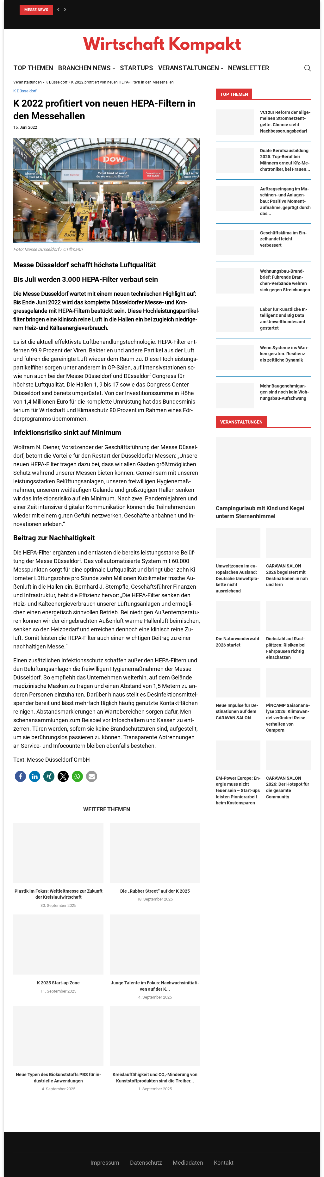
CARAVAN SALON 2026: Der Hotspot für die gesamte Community (287, 787)
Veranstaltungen (27, 82)
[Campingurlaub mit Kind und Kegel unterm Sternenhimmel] (263, 468)
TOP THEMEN (33, 68)
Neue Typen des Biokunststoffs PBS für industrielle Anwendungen (58, 1077)
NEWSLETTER (248, 68)
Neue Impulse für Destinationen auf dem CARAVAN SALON (237, 711)
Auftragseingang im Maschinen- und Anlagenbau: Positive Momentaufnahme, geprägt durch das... (285, 201)
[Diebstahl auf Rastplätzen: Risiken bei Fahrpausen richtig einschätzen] (288, 616)
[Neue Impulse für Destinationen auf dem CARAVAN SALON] (238, 682)
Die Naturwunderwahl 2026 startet (237, 641)
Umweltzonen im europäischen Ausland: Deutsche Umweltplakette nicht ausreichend (91, 10)
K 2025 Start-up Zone (58, 982)
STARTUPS (136, 68)
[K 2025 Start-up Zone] (58, 944)
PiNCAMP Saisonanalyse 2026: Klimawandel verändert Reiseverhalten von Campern (288, 718)
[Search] (307, 68)
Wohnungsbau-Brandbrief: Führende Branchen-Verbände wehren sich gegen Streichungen (285, 280)
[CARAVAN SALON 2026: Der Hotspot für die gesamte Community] (288, 755)
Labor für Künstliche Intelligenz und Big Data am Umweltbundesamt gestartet (283, 319)
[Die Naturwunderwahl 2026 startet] (238, 616)
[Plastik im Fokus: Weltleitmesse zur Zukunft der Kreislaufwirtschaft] (58, 853)
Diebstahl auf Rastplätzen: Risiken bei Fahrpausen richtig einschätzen (286, 648)
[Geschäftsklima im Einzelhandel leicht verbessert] (235, 242)
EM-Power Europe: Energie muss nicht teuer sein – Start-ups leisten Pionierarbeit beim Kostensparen (238, 790)
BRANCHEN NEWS (84, 68)
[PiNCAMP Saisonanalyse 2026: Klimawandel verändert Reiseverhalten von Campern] (288, 682)
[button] (58, 10)
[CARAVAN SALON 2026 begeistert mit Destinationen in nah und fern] (288, 543)
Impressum (104, 1162)
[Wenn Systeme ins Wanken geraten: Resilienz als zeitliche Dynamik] (235, 357)
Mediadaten (188, 1162)
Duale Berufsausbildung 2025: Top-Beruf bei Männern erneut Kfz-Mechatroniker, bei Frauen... (285, 160)
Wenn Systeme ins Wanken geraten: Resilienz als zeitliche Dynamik (284, 353)
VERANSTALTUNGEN (188, 68)
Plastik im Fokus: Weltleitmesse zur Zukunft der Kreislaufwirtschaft (59, 894)
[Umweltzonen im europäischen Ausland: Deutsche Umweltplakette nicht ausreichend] (238, 543)
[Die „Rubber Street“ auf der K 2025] (155, 853)
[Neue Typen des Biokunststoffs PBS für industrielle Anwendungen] (58, 1036)
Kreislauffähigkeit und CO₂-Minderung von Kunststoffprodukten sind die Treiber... (155, 1077)
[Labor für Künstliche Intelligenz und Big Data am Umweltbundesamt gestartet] (235, 319)
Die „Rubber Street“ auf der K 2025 (155, 891)
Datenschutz (146, 1162)
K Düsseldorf (56, 82)
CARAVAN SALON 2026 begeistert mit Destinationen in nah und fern (287, 575)
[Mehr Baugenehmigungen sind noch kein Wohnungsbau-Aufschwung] (235, 395)
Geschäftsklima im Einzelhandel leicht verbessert (283, 239)
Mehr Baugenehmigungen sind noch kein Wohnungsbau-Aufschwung (284, 392)
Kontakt (224, 1162)
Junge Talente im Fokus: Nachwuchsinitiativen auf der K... (155, 986)
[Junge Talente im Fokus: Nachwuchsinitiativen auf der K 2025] (155, 944)
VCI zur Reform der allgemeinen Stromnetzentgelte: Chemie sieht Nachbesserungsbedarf (285, 121)
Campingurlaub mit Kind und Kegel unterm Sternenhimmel (260, 512)
